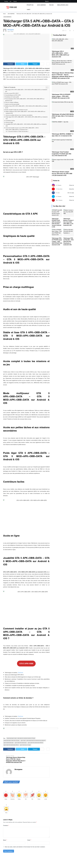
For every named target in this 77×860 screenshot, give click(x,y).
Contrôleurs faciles (10, 120)
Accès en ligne (9, 122)
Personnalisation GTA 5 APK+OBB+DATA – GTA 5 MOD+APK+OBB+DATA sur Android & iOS (24, 99)
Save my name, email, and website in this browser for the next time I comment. (25, 847)
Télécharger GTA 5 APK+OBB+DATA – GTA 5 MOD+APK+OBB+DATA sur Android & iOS (26, 90)
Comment (6, 825)
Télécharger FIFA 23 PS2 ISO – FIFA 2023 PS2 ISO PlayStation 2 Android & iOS (68, 241)
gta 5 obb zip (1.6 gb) (25, 745)
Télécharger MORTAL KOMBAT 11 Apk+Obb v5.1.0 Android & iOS (62, 135)
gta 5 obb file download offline (11, 745)
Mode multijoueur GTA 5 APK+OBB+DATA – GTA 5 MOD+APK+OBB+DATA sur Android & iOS (25, 112)
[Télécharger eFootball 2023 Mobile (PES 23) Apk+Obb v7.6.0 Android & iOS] (63, 106)
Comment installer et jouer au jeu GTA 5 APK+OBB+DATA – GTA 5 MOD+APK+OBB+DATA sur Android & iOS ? (22, 128)
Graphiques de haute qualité (12, 97)
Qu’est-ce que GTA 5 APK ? (12, 93)
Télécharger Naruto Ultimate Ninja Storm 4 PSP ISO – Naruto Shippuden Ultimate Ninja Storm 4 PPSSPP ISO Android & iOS (63, 75)
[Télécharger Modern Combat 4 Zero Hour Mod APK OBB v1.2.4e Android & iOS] (68, 213)
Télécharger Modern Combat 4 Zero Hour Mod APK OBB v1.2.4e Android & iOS (68, 222)
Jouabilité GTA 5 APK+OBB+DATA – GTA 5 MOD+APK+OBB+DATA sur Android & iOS (26, 125)
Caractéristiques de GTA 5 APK (13, 95)
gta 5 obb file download (20, 742)
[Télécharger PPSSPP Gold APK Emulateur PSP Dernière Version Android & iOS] (57, 213)
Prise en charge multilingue (11, 102)
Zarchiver (20, 672)
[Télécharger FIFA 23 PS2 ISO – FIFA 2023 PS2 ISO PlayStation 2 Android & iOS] (68, 232)
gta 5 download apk (8, 742)
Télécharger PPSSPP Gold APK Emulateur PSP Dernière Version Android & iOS (56, 223)
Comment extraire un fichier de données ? (18, 131)
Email (29, 840)
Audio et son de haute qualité (12, 104)
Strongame (10, 29)
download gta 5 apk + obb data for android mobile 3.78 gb (21, 738)
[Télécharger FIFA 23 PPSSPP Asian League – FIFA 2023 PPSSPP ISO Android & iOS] (63, 86)
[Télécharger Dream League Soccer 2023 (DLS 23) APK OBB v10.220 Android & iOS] (63, 164)
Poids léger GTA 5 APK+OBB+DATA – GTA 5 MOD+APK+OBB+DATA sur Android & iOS (26, 117)
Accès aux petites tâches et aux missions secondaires (19, 115)
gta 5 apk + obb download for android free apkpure (33, 740)
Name (5, 840)
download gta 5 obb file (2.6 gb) (11, 740)
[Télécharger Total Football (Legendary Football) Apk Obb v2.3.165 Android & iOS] (63, 144)
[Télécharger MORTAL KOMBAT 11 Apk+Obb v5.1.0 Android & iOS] (63, 126)
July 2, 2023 (10, 31)
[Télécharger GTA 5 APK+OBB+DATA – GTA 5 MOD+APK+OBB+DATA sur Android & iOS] (63, 43)
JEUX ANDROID (7, 16)
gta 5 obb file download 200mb (35, 742)
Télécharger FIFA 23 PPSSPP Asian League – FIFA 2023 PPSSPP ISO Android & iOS (61, 96)
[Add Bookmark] (48, 63)
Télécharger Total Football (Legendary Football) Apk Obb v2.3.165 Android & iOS (61, 154)
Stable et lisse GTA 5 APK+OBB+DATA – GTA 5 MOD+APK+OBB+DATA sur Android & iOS (26, 107)
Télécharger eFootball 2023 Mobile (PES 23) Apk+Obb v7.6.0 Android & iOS (63, 116)
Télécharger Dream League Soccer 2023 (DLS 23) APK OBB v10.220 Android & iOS (62, 173)
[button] (46, 87)
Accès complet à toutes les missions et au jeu (16, 109)
